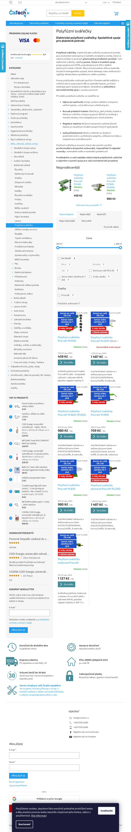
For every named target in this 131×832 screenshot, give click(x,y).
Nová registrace (16, 782)
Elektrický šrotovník (24, 174)
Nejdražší (101, 214)
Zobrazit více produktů (87, 205)
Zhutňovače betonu (24, 251)
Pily (16, 263)
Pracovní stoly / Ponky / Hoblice (29, 362)
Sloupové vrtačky (23, 182)
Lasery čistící (20, 306)
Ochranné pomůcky (20, 371)
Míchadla (19, 186)
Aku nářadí (19, 156)
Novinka (98, 264)
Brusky (18, 268)
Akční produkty (18, 101)
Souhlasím (106, 810)
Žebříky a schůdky (22, 328)
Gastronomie (17, 126)
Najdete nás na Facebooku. (86, 732)
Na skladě (68, 258)
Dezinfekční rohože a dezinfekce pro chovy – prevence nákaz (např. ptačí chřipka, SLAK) (28, 94)
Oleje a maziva (21, 332)
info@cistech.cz (81, 718)
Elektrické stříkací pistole (27, 285)
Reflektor (19, 289)
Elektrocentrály (21, 341)
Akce (66, 264)
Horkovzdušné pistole (25, 212)
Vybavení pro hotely (20, 105)
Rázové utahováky (23, 242)
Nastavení (24, 824)
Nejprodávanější (67, 221)
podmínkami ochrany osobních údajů (29, 621)
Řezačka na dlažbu (23, 195)
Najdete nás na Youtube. (84, 736)
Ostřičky (19, 203)
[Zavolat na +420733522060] (14, 2)
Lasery (18, 221)
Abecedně (86, 221)
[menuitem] (16, 23)
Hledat (78, 13)
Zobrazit (19, 58)
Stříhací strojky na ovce (26, 229)
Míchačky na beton (23, 349)
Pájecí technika (22, 216)
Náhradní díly (20, 353)
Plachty (17, 323)
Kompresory (20, 315)
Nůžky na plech (22, 208)
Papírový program (19, 113)
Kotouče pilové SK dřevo (26, 358)
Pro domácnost (21, 82)
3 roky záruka (101, 276)
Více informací (38, 815)
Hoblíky (18, 191)
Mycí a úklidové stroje (21, 139)
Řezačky (19, 169)
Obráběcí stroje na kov (25, 148)
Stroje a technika (22, 87)
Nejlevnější (85, 214)
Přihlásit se (18, 630)
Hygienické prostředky (22, 131)
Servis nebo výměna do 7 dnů (74, 278)
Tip (65, 270)
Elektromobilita (18, 379)
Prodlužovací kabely (24, 246)
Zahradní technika (22, 319)
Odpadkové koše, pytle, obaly (25, 366)
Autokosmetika (18, 383)
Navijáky (19, 233)
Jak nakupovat (62, 2)
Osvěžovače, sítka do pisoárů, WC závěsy (31, 375)
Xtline (13, 74)
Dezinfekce (16, 122)
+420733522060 (80, 722)
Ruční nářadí (19, 298)
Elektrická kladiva (23, 272)
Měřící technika (22, 259)
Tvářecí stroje (20, 302)
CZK (105, 2)
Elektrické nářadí (22, 165)
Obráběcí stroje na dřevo (26, 152)
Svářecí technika (22, 161)
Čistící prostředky (19, 118)
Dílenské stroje (21, 336)
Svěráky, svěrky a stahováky (27, 345)
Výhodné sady (17, 78)
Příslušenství (21, 276)
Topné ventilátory (23, 238)
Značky (14, 388)
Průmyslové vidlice (24, 293)
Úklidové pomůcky (19, 135)
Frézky (18, 199)
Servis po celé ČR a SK (105, 270)
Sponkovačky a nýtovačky (27, 255)
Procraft (67, 295)
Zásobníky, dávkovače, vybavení (26, 109)
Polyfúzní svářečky (24, 225)
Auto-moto (19, 311)
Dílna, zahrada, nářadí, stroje (24, 143)
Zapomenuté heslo (18, 785)
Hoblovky (19, 281)
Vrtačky (18, 178)
